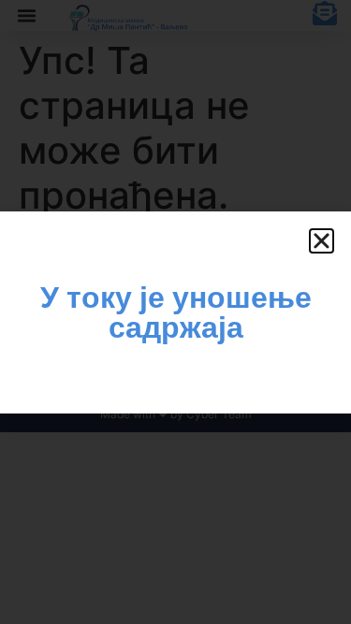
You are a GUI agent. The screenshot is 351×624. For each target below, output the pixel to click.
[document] (175, 312)
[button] (321, 241)
